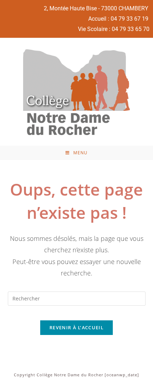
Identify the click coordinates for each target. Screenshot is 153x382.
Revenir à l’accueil (76, 327)
